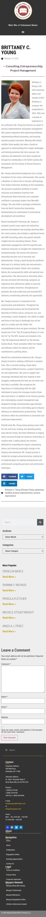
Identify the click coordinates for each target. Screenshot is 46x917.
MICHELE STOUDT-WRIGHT (18, 612)
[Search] (40, 522)
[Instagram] (7, 827)
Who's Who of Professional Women (23, 25)
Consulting (12, 66)
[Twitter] (16, 827)
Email (4, 707)
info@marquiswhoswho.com (15, 804)
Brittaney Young (27, 490)
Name (4, 697)
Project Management (23, 70)
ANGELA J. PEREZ (13, 626)
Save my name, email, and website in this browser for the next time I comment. (21, 731)
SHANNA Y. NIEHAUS (14, 585)
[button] (23, 32)
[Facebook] (12, 827)
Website (4, 717)
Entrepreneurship (31, 66)
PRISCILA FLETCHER (15, 598)
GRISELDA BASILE (13, 571)
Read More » (9, 576)
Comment (6, 664)
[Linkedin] (21, 827)
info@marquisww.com (13, 809)
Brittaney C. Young (12, 490)
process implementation (23, 493)
